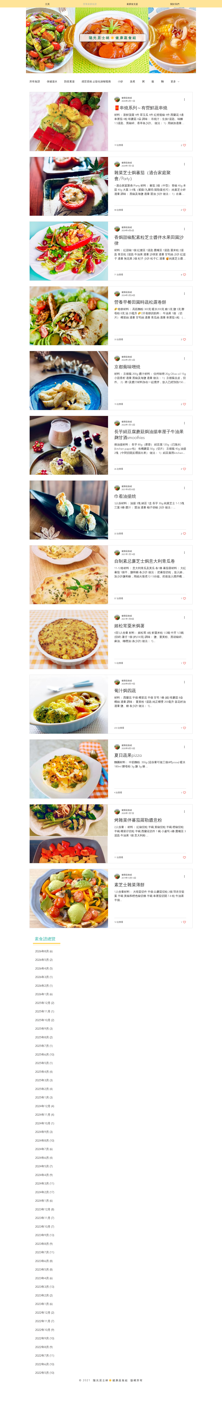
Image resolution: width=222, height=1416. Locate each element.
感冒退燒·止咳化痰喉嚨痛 (96, 81)
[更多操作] (185, 99)
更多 (173, 81)
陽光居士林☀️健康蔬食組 (113, 37)
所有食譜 (34, 81)
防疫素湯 (69, 81)
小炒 (120, 81)
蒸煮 (132, 81)
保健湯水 (52, 81)
